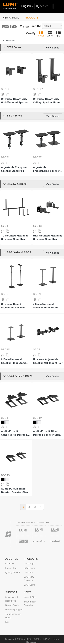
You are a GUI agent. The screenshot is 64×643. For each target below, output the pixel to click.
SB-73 (4, 225)
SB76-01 (6, 89)
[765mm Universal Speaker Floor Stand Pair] (48, 276)
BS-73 (4, 417)
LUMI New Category (29, 579)
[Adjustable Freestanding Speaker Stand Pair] (48, 139)
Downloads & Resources (11, 599)
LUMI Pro (28, 572)
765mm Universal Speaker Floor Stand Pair (45, 306)
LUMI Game (29, 585)
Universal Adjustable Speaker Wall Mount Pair (47, 361)
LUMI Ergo (29, 563)
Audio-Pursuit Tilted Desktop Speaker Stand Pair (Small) (15, 490)
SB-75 (36, 349)
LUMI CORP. (40, 639)
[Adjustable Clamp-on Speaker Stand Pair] (16, 139)
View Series (52, 47)
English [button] (26, 6)
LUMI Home (29, 568)
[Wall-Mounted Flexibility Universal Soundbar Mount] (48, 207)
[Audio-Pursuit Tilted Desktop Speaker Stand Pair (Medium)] (48, 399)
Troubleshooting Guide (13, 616)
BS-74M (37, 417)
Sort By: (36, 25)
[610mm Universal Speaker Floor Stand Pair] (16, 331)
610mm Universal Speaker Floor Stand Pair (13, 361)
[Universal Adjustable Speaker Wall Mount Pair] (48, 331)
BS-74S (5, 475)
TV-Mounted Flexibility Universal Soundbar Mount (14, 237)
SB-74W (37, 225)
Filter (26, 26)
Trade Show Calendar (30, 604)
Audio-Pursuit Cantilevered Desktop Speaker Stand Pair (14, 433)
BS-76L (37, 294)
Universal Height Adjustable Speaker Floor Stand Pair (13, 306)
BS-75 (4, 294)
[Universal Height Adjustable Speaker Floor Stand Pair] (16, 276)
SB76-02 (38, 89)
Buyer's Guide (12, 605)
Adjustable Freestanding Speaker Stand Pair (46, 169)
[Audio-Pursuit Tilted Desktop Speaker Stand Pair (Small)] (16, 457)
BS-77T (37, 157)
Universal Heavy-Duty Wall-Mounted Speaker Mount (14, 100)
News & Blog (30, 597)
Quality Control (12, 572)
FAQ (7, 622)
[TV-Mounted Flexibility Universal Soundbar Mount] (16, 207)
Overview (9, 563)
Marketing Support (14, 609)
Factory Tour (11, 568)
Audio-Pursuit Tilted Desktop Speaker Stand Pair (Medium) (47, 433)
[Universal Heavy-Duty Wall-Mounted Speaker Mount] (16, 70)
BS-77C (5, 157)
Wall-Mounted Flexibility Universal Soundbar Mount (47, 237)
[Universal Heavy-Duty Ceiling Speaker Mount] (48, 70)
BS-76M (5, 349)
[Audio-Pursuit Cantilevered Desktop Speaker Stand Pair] (16, 399)
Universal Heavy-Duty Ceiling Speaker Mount (47, 100)
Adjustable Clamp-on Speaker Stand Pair (14, 169)
